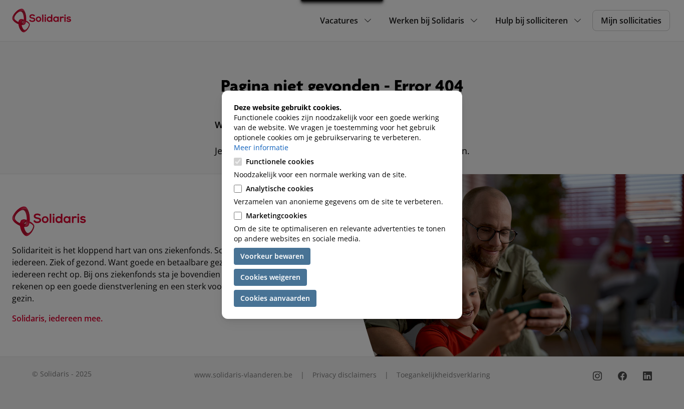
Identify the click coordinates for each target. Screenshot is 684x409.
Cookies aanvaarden (275, 298)
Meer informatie (261, 147)
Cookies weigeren (270, 277)
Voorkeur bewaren (272, 256)
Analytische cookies (279, 188)
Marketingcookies (276, 215)
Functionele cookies (280, 161)
